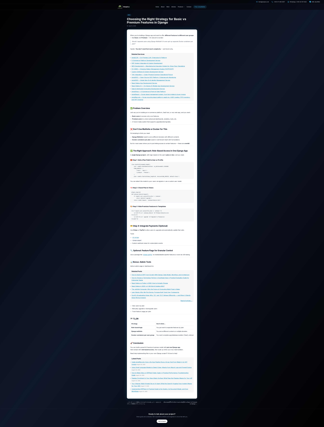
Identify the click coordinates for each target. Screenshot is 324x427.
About (162, 6)
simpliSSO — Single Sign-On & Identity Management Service (151, 80)
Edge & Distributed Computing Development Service (148, 89)
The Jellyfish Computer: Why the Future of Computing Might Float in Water (156, 289)
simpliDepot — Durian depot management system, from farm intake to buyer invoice (159, 94)
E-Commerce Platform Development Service (146, 60)
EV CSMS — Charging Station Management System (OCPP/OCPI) (153, 69)
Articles (173, 6)
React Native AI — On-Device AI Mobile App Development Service (153, 86)
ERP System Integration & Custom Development (147, 63)
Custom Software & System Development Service (147, 72)
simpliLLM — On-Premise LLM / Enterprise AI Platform (149, 57)
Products (180, 6)
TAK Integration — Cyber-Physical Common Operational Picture (152, 74)
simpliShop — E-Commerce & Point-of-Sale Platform (149, 91)
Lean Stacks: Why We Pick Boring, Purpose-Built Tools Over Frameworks (155, 292)
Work (167, 6)
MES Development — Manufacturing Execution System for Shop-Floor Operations (158, 66)
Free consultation (200, 6)
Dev (129, 15)
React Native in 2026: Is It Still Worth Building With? (148, 286)
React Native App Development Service (144, 83)
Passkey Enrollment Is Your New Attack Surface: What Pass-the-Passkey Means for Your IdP (162, 378)
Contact (189, 6)
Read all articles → (186, 301)
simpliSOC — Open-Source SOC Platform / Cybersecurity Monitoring (154, 77)
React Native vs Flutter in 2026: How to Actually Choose (150, 283)
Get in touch (162, 421)
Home (157, 6)
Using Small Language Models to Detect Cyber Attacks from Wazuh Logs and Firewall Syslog (162, 367)
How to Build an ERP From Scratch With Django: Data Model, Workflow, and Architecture (160, 275)
